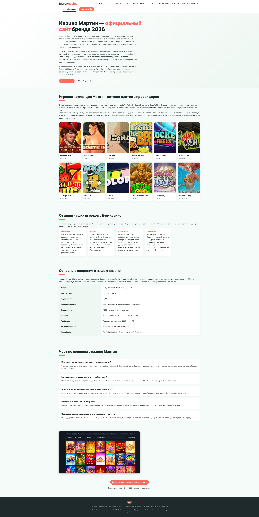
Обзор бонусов (83, 81)
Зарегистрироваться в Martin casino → (129, 482)
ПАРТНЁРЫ (195, 3)
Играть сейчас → (67, 81)
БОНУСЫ (109, 3)
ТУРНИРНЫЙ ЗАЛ (163, 3)
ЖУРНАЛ (119, 3)
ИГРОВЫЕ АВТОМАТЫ (180, 3)
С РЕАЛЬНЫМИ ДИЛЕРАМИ (135, 3)
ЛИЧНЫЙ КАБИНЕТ (69, 9)
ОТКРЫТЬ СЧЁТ (86, 9)
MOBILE (150, 3)
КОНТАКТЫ (98, 3)
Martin (68, 3)
